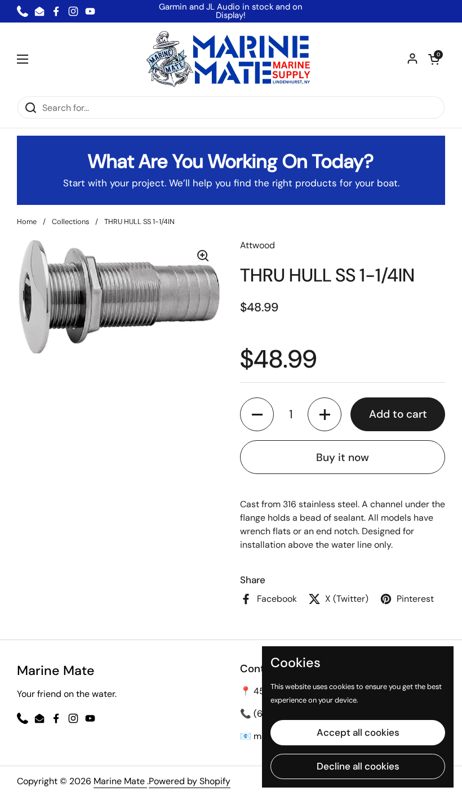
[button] (434, 59)
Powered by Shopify (189, 781)
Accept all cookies (358, 732)
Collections (70, 221)
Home (27, 221)
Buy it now (342, 457)
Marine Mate (120, 781)
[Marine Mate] (231, 59)
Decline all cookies (358, 766)
